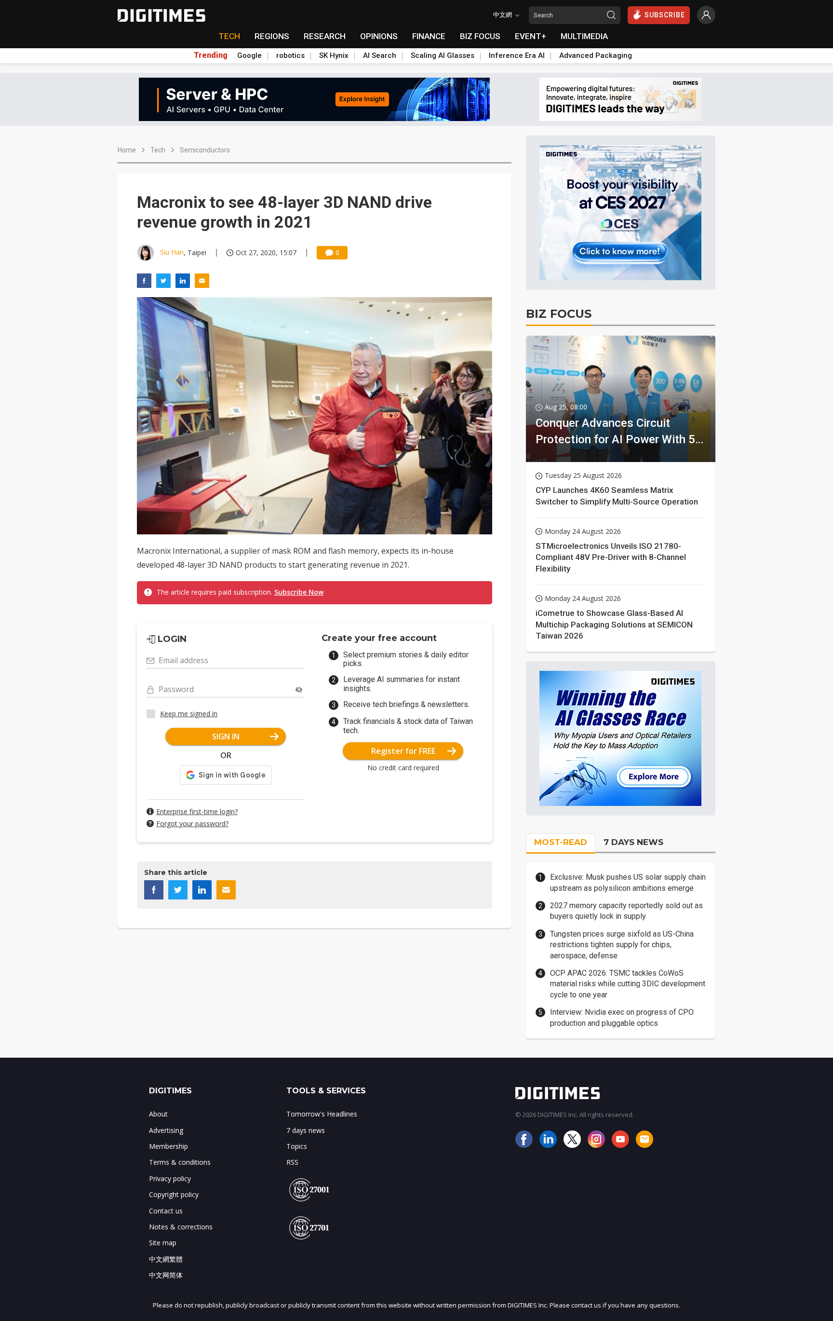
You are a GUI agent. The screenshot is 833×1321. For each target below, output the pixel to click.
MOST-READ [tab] (560, 842)
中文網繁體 (166, 1259)
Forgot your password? (192, 823)
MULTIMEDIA (584, 36)
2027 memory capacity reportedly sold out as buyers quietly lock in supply (626, 911)
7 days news (305, 1130)
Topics (296, 1146)
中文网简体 (166, 1275)
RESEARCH (325, 36)
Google (249, 55)
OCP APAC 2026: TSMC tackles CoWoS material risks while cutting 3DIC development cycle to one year (627, 983)
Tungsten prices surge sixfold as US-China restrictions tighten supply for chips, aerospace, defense (622, 944)
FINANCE (428, 36)
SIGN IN (226, 736)
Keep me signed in (188, 713)
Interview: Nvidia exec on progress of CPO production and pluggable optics (622, 1017)
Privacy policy (170, 1178)
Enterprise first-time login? (197, 811)
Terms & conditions (180, 1162)
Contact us (166, 1210)
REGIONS (272, 36)
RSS (292, 1162)
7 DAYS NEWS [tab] (633, 842)
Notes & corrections (181, 1226)
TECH (229, 36)
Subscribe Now (298, 592)
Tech (157, 150)
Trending (211, 55)
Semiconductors (205, 150)
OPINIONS (379, 36)
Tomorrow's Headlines (321, 1113)
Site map (162, 1242)
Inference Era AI (517, 55)
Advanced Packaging (595, 55)
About (158, 1113)
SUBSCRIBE (665, 15)
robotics (290, 55)
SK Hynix (334, 55)
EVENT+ (530, 36)
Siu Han (172, 252)
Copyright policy (174, 1194)
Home (127, 150)
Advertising (166, 1130)
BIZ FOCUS (480, 36)
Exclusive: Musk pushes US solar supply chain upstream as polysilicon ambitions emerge (628, 882)
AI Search (379, 55)
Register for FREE (403, 751)
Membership (168, 1146)
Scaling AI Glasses (442, 55)
